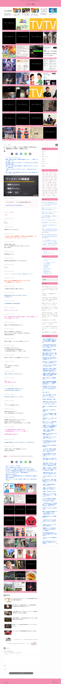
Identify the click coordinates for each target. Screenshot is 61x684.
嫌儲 (5, 456)
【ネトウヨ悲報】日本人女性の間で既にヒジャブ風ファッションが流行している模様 (49, 328)
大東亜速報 (46, 266)
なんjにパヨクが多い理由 (46, 220)
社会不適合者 (31, 456)
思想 (24, 456)
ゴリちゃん (46, 260)
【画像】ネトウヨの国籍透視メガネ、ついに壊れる (49, 294)
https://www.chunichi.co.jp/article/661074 (14, 205)
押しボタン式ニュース (48, 268)
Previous (2, 12)
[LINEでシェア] (25, 154)
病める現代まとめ (47, 271)
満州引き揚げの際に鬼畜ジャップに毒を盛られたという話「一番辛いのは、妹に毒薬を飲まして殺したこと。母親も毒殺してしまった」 (49, 315)
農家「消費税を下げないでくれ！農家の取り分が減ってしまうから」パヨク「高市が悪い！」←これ (49, 309)
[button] (30, 154)
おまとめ (45, 251)
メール (5, 669)
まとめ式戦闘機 (47, 263)
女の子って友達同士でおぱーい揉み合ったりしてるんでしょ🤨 (18, 467)
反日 (12, 456)
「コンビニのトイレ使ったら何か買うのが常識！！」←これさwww (49, 323)
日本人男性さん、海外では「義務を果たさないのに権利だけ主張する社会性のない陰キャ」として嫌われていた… (49, 299)
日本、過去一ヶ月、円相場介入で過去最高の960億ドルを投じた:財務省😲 (20, 469)
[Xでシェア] (12, 154)
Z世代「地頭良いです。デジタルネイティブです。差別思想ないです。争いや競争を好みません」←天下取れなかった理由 (49, 289)
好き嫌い (18, 456)
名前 (4, 665)
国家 (15, 456)
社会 (27, 456)
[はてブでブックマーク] (21, 154)
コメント (6, 654)
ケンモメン (9, 456)
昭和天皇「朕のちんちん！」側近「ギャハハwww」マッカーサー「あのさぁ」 (49, 304)
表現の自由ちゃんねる (48, 273)
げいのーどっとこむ (47, 259)
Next (58, 12)
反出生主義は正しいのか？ (47, 222)
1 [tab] (29, 17)
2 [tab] (30, 17)
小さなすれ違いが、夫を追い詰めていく (13, 157)
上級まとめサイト (47, 265)
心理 (21, 456)
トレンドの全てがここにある (49, 262)
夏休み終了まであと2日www (11, 474)
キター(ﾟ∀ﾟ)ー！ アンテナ (49, 253)
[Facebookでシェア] (16, 154)
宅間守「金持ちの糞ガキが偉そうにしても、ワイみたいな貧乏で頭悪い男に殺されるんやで (49, 204)
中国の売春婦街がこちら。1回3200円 (49, 332)
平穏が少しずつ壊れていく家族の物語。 (13, 465)
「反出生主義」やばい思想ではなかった (49, 225)
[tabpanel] (8, 12)
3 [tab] (31, 17)
